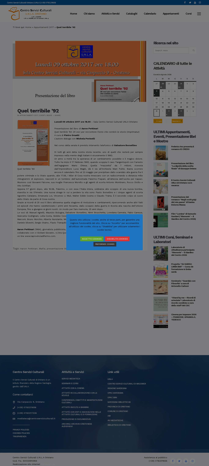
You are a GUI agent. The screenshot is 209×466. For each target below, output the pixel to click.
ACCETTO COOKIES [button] (92, 239)
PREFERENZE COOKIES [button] (104, 244)
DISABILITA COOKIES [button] (117, 239)
